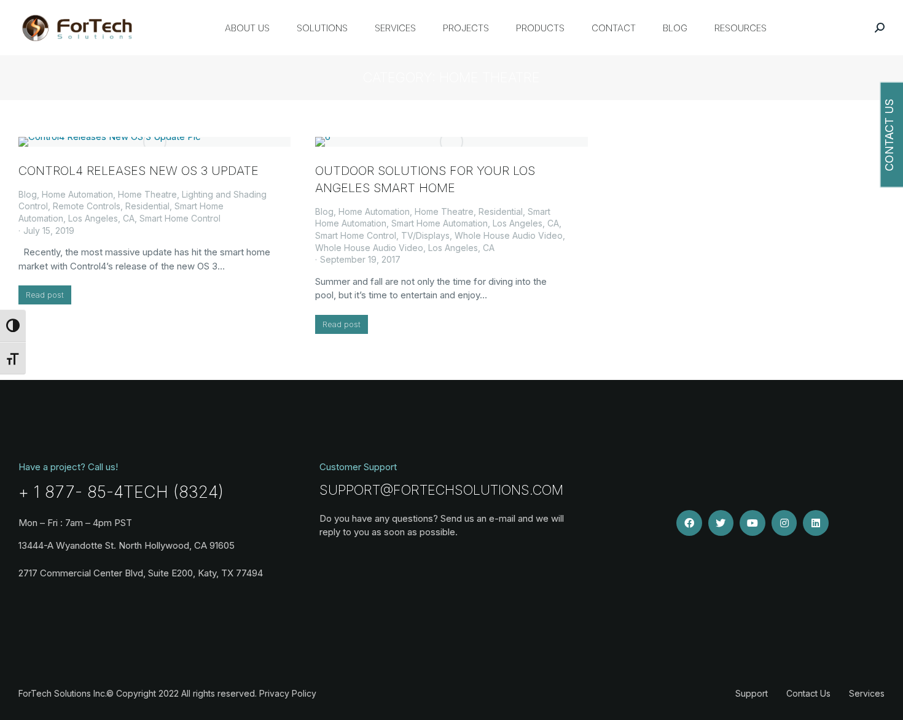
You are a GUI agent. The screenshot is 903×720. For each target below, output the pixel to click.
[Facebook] (689, 523)
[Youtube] (752, 523)
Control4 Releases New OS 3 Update (138, 170)
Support (751, 693)
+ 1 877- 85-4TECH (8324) (121, 492)
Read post (45, 295)
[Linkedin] (816, 523)
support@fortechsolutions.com (441, 490)
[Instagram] (784, 523)
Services (867, 693)
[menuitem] (247, 27)
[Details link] (155, 142)
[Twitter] (721, 523)
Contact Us (808, 693)
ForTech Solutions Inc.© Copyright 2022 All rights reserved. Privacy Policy (167, 693)
